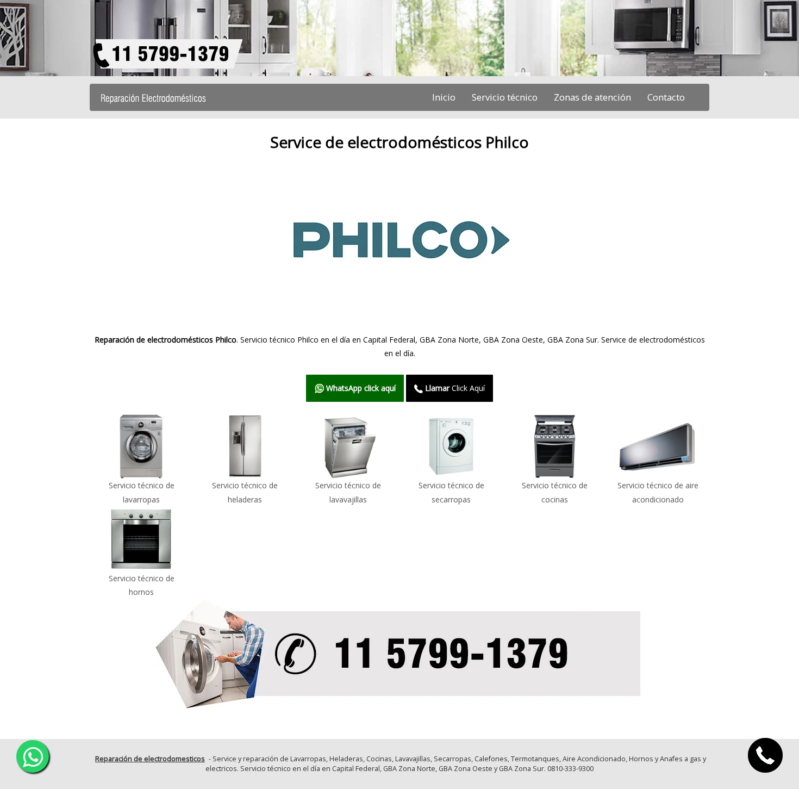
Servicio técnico (505, 97)
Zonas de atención (592, 97)
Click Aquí (455, 388)
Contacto (666, 97)
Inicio (443, 97)
